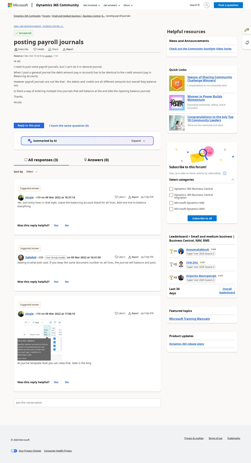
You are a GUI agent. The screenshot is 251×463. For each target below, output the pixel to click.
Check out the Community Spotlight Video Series (200, 48)
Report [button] (69, 49)
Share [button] (55, 49)
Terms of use (215, 438)
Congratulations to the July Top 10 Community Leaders (210, 118)
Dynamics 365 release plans (186, 344)
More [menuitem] (127, 5)
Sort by (18, 171)
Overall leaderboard (227, 290)
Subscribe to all (202, 218)
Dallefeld (30, 257)
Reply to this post (29, 125)
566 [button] (214, 249)
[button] (195, 5)
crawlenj (48, 56)
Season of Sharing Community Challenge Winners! (209, 79)
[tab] (41, 161)
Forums (46, 15)
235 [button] (41, 257)
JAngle (29, 197)
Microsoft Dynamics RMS (189, 209)
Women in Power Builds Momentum (204, 98)
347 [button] (203, 262)
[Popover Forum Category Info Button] (225, 173)
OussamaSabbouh (197, 249)
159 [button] (38, 197)
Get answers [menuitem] (110, 5)
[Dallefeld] (21, 258)
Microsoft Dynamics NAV (189, 202)
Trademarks (233, 438)
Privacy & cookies (194, 438)
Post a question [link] (228, 5)
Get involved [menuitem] (90, 5)
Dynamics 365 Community (57, 5)
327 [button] (221, 275)
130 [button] (56, 56)
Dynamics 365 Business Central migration (193, 196)
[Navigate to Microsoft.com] (18, 5)
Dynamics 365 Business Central (193, 188)
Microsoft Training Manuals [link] (189, 319)
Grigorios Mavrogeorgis (201, 276)
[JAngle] (21, 198)
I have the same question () (69, 125)
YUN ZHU (192, 262)
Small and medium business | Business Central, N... (78, 15)
